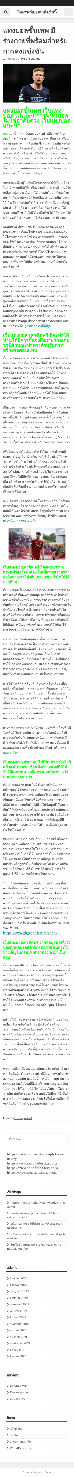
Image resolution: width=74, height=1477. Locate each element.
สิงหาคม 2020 (19, 1356)
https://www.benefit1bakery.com (32, 1168)
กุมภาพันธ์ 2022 (19, 1324)
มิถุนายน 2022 (19, 1298)
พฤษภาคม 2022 (19, 1304)
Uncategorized (23, 1118)
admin (36, 58)
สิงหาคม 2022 (18, 1285)
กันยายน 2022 (19, 1278)
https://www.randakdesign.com (32, 1163)
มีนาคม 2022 (18, 1317)
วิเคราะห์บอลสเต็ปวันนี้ (37, 12)
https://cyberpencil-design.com (32, 1172)
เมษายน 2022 (18, 1311)
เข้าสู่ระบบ (16, 1428)
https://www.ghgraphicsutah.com (30, 933)
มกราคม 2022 (18, 1330)
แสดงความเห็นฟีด (20, 1441)
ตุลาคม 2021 (17, 1350)
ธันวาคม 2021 (18, 1337)
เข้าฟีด (14, 1435)
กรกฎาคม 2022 (19, 1291)
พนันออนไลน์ (17, 1399)
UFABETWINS (20, 1386)
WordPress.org (20, 1448)
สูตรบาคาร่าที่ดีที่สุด (37, 326)
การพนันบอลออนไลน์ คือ (20, 521)
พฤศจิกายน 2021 (20, 1343)
